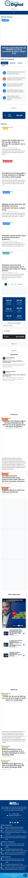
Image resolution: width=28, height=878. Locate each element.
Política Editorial (16, 817)
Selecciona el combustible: (14, 323)
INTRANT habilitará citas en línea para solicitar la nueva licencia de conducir (14, 827)
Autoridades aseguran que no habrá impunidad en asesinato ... (16, 91)
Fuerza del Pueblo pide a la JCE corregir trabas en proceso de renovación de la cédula (14, 845)
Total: (7, 336)
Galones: (8, 331)
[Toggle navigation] (14, 12)
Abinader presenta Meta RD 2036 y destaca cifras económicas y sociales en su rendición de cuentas (16, 832)
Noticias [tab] (20, 63)
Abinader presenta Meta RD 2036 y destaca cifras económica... (16, 78)
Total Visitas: (10, 115)
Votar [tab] (3, 65)
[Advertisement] (14, 398)
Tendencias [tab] (12, 63)
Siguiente (20, 284)
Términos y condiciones (7, 817)
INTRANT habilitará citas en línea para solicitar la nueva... (16, 72)
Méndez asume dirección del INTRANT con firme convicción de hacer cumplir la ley (15, 853)
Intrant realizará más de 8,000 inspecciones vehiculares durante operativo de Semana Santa (16, 837)
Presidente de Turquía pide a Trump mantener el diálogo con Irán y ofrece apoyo (16, 849)
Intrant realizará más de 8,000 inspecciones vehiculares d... (15, 84)
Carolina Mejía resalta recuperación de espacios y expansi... (14, 97)
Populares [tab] (4, 63)
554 (15, 284)
